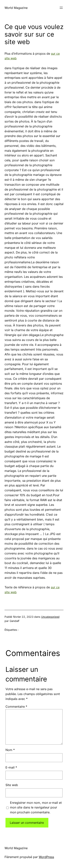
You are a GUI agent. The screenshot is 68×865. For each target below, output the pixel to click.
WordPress (46, 857)
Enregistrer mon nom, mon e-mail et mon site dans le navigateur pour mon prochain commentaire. (36, 807)
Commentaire (16, 706)
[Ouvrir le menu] (61, 7)
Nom (10, 750)
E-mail (11, 767)
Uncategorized (50, 616)
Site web (11, 785)
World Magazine (16, 8)
